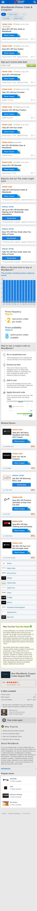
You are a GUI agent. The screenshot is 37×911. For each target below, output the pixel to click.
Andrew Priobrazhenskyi (17, 712)
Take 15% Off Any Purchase (13, 92)
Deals (23, 14)
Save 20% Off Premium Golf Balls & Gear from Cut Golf (21, 502)
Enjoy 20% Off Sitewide (11, 165)
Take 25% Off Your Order (12, 128)
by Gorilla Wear (7, 536)
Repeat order (18, 18)
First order (6, 18)
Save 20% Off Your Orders (12, 49)
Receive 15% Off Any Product (14, 110)
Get (31, 65)
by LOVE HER (7, 490)
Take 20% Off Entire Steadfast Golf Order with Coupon (20, 435)
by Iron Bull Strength (9, 557)
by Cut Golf (6, 514)
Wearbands (5, 769)
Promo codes (13, 14)
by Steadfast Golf (8, 446)
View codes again (15, 720)
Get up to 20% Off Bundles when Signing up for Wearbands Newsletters (15, 212)
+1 (34, 39)
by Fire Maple (7, 468)
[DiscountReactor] (19, 2)
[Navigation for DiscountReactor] (3, 2)
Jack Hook (17, 142)
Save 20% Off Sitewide (11, 75)
